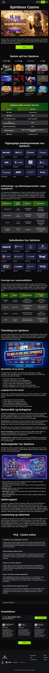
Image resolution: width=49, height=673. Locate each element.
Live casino (17, 60)
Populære (5, 60)
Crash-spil (29, 60)
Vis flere (24, 642)
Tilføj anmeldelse (40, 617)
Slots (41, 60)
